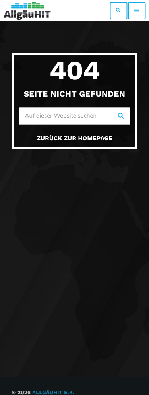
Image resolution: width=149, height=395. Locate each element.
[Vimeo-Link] (27, 11)
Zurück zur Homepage (75, 138)
